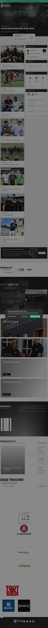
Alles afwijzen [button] (25, 316)
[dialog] (24, 314)
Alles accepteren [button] (35, 316)
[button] (12, 316)
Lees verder (36, 313)
